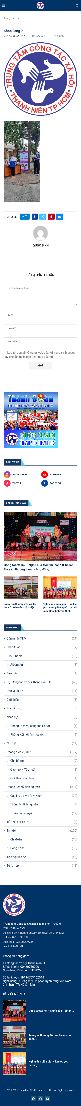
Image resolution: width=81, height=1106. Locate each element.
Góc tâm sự (42, 708)
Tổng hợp (42, 865)
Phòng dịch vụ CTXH (42, 752)
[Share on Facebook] (35, 217)
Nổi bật (42, 743)
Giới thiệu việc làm (43, 778)
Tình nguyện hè (42, 857)
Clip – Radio (42, 656)
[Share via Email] (59, 217)
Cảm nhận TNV (42, 638)
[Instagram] (40, 1098)
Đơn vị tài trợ (42, 691)
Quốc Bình (19, 35)
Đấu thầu (42, 673)
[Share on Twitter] (42, 217)
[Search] (77, 5)
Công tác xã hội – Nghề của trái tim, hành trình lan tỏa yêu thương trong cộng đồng (38, 567)
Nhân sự (42, 717)
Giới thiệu (42, 699)
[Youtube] (47, 1098)
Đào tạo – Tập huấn (43, 769)
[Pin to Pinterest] (51, 217)
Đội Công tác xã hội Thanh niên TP (42, 682)
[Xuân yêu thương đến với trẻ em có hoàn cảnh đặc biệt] (21, 587)
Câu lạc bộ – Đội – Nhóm (43, 796)
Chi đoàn (43, 839)
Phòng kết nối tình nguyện (42, 787)
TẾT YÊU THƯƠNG (42, 822)
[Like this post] (26, 217)
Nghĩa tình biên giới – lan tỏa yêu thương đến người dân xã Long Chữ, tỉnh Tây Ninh (60, 607)
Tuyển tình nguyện (43, 813)
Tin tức (42, 830)
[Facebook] (33, 1098)
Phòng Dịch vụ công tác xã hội (43, 726)
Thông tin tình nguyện (43, 804)
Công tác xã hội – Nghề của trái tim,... (51, 1010)
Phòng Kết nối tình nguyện (43, 734)
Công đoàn (43, 848)
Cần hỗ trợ (43, 761)
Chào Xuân (42, 647)
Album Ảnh (43, 664)
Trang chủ (9, 18)
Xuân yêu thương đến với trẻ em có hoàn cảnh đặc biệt (20, 606)
